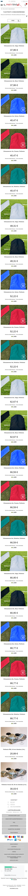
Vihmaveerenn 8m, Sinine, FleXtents (14, 644)
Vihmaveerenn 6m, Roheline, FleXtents (14, 538)
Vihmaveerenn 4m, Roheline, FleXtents (14, 362)
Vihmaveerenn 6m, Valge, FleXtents (14, 397)
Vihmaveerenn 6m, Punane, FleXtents (14, 503)
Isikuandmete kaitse (14, 888)
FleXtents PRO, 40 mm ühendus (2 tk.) (14, 749)
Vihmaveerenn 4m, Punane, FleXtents (14, 327)
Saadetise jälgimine (14, 829)
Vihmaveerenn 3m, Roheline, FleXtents (14, 186)
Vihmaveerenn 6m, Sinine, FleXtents (14, 468)
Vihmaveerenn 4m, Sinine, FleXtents (14, 292)
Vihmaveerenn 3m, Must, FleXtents (14, 81)
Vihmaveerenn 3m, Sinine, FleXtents (14, 116)
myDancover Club (14, 815)
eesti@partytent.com (12, 886)
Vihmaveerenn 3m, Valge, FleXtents (14, 46)
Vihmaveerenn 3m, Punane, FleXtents (14, 151)
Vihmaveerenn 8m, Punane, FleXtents (14, 679)
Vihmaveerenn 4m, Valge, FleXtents (14, 221)
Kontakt (14, 800)
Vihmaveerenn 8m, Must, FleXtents (14, 608)
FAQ (14, 822)
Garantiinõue (14, 825)
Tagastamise (14, 832)
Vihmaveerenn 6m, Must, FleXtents (14, 432)
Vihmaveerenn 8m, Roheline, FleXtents (14, 714)
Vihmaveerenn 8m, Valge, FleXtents (14, 573)
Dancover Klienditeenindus (14, 819)
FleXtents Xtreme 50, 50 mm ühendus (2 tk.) (14, 784)
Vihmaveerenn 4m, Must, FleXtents (14, 257)
